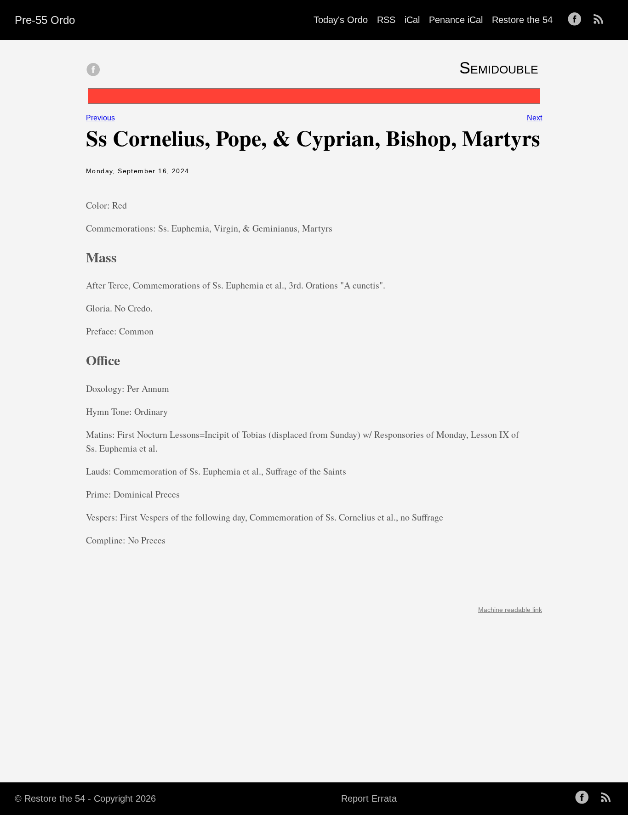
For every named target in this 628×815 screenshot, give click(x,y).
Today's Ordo (341, 20)
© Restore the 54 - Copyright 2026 (85, 798)
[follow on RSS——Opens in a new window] (601, 19)
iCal (412, 20)
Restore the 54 (522, 20)
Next (534, 118)
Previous (100, 118)
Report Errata (369, 798)
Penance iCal (456, 20)
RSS (386, 20)
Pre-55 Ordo (45, 20)
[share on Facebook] (93, 70)
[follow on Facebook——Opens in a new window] (577, 19)
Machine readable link (510, 609)
